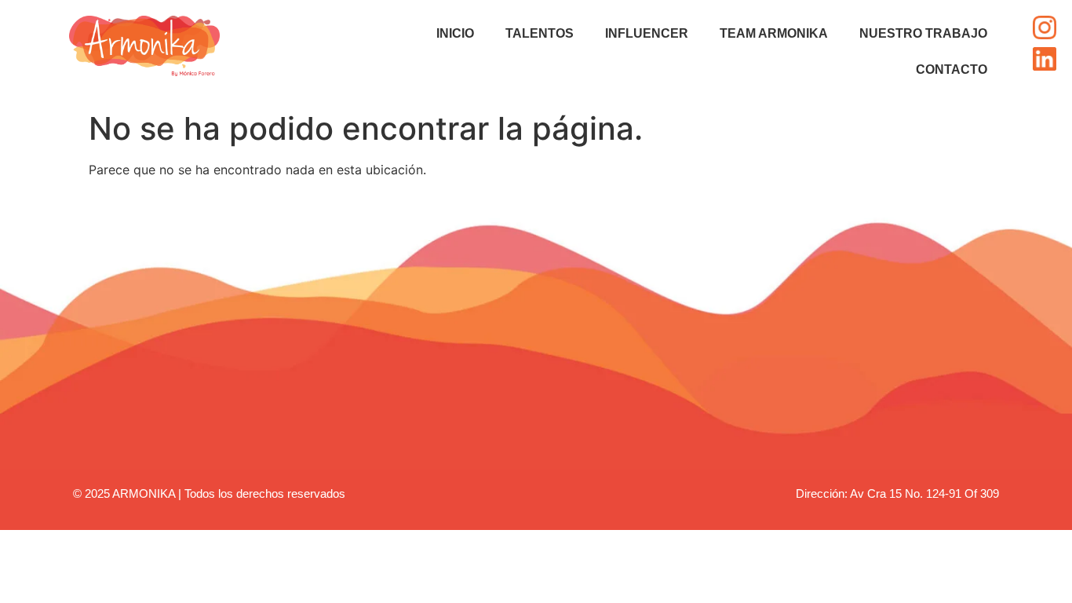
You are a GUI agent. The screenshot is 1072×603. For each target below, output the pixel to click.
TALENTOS (539, 33)
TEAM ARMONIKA (774, 33)
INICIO (455, 33)
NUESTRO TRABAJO (923, 33)
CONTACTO (951, 69)
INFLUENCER (646, 33)
